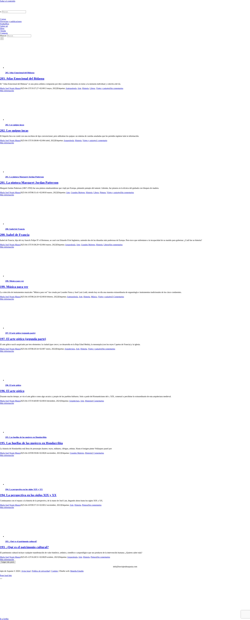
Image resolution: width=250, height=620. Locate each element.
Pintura (103, 192)
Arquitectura (70, 349)
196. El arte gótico (13, 385)
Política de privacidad (41, 571)
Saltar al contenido (7, 1)
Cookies (54, 571)
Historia (85, 88)
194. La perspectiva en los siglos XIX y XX (24, 489)
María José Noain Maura (10, 88)
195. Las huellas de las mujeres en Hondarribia (25, 437)
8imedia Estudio (77, 571)
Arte (79, 88)
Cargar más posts (7, 562)
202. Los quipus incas (14, 125)
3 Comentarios (118, 297)
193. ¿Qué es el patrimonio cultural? (21, 541)
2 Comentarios (98, 453)
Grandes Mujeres (78, 192)
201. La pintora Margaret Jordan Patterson (24, 177)
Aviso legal (26, 571)
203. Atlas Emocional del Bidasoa (19, 73)
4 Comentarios (98, 401)
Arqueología (69, 140)
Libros (92, 88)
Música (94, 297)
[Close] (1, 578)
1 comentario (101, 140)
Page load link (6, 575)
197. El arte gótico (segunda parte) (20, 333)
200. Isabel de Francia (15, 229)
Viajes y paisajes (103, 88)
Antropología (71, 88)
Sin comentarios (116, 88)
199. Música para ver (14, 281)
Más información (7, 91)
